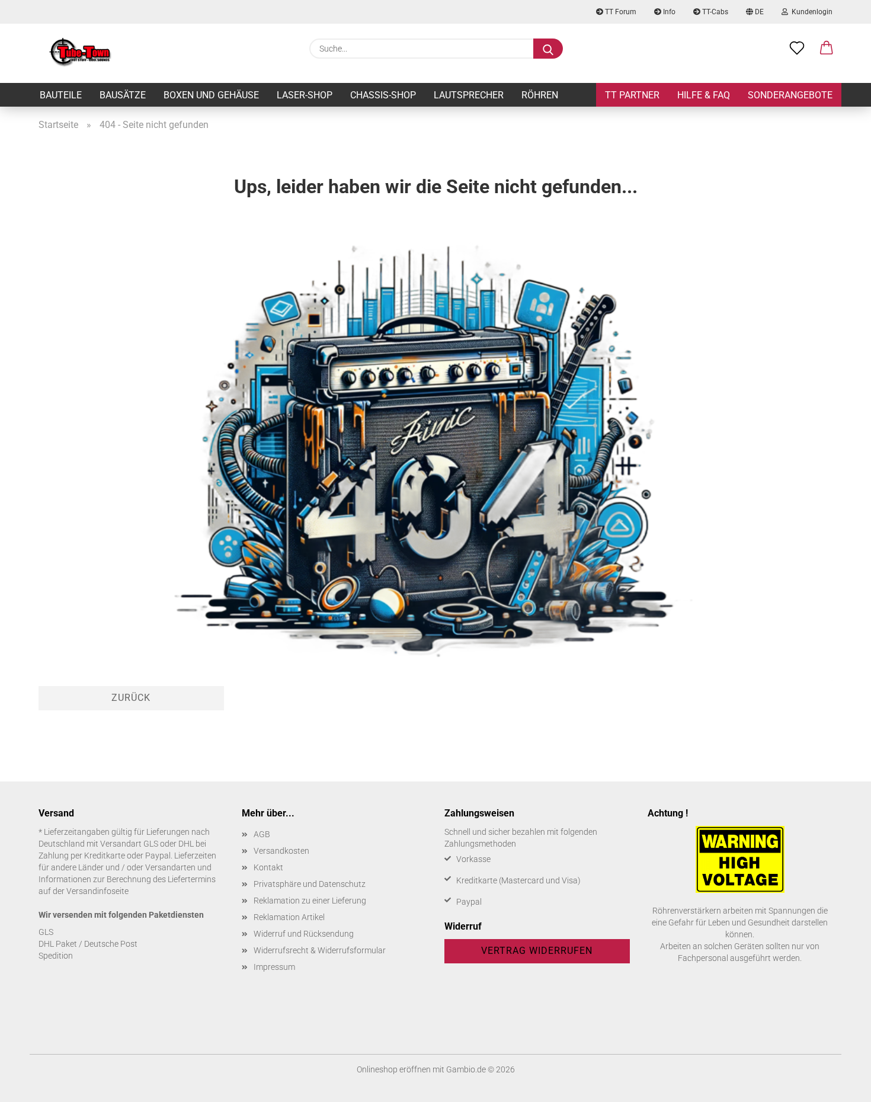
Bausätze (123, 95)
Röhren (539, 95)
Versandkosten (281, 851)
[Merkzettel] (797, 48)
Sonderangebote (790, 95)
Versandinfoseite (97, 891)
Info (668, 12)
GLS (46, 932)
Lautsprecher (469, 95)
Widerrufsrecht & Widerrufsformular (320, 950)
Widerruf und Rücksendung (304, 933)
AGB (262, 834)
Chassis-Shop (383, 95)
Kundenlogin (810, 12)
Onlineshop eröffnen (394, 1069)
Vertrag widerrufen (537, 950)
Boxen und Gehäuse (211, 95)
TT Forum (619, 12)
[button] (826, 48)
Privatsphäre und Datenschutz (310, 884)
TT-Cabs (714, 12)
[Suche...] (548, 49)
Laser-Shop (304, 95)
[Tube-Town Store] (80, 53)
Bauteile (61, 95)
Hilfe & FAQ (703, 95)
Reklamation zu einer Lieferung (310, 900)
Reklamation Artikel (289, 917)
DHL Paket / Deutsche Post (88, 944)
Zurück (130, 697)
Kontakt (268, 867)
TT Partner (632, 95)
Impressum (274, 967)
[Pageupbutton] (838, 1084)
